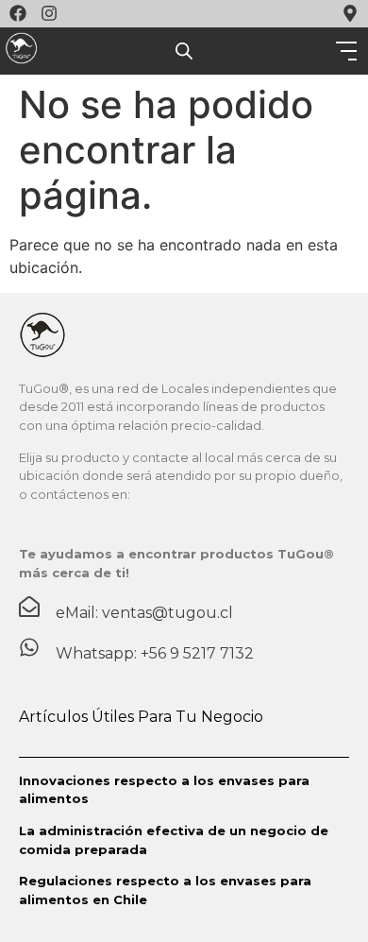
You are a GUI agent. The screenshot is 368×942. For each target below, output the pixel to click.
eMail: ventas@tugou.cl (144, 613)
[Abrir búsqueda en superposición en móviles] (184, 51)
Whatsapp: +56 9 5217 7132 (155, 653)
